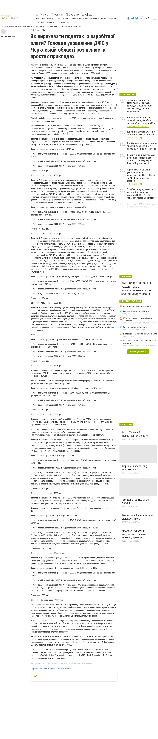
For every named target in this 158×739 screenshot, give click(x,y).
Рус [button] (141, 18)
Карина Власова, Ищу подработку (134, 467)
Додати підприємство (138, 352)
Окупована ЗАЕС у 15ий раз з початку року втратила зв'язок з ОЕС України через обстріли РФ (142, 208)
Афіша (88, 14)
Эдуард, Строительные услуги (135, 501)
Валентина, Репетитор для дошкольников (137, 517)
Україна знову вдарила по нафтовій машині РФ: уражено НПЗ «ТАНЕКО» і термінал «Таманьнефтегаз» (141, 193)
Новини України (64, 22)
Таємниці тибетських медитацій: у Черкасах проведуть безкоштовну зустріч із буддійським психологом (139, 106)
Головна (43, 14)
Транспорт (112, 18)
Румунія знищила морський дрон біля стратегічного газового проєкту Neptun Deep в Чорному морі (141, 159)
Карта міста (50, 22)
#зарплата (43, 669)
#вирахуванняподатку (64, 669)
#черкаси (34, 669)
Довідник (74, 14)
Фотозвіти (66, 18)
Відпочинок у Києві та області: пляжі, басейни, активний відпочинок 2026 (141, 120)
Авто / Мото (76, 18)
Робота (85, 18)
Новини (58, 14)
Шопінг (58, 18)
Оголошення (40, 18)
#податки (51, 669)
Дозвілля (50, 18)
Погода (103, 18)
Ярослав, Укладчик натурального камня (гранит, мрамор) (134, 534)
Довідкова (40, 22)
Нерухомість (94, 18)
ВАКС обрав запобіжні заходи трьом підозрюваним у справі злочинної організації (142, 146)
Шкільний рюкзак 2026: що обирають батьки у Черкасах (141, 133)
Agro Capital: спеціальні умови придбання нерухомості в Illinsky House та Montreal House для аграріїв (141, 175)
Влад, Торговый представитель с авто (135, 434)
